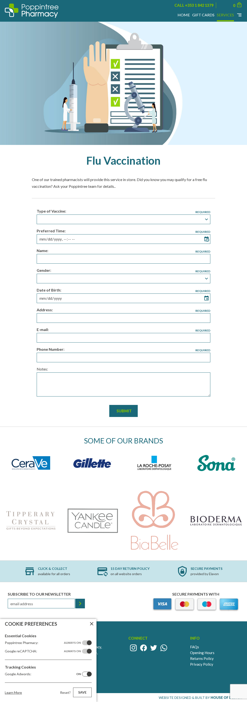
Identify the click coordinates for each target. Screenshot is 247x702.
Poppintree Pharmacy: (43, 643)
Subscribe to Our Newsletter (39, 594)
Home (184, 15)
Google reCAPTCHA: (43, 651)
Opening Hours (202, 652)
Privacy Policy (201, 664)
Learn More (13, 692)
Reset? (65, 692)
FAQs (194, 647)
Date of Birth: (49, 290)
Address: (45, 309)
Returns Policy (202, 658)
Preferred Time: (51, 230)
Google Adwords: (43, 674)
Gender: (44, 270)
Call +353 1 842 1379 (193, 5)
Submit (124, 411)
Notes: (42, 369)
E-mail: (43, 329)
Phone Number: (50, 349)
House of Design (226, 698)
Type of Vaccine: (51, 211)
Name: (42, 250)
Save (82, 692)
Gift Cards (203, 15)
